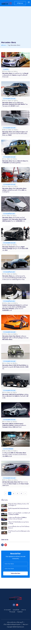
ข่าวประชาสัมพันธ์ (8, 449)
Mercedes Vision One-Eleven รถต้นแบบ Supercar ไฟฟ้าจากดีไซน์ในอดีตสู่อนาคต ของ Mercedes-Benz (15, 337)
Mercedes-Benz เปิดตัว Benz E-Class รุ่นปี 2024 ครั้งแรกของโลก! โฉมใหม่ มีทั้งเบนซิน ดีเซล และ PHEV (15, 133)
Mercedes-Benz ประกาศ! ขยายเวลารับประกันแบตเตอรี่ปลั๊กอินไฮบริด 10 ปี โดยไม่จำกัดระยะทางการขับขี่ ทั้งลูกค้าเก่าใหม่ (14, 277)
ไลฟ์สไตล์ (19, 612)
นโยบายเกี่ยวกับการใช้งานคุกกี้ (15, 622)
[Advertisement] (15, 24)
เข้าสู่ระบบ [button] (20, 3)
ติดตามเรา (25, 624)
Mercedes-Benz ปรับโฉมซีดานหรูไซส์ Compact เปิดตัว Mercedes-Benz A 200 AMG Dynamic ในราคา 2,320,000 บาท (14, 219)
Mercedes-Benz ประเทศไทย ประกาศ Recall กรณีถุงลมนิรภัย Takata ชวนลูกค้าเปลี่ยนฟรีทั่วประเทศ (15, 75)
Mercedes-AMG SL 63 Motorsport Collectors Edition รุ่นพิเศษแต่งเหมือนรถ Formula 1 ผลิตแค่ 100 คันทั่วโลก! (14, 425)
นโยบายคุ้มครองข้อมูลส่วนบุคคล (12, 624)
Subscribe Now (15, 573)
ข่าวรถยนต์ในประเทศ (9, 213)
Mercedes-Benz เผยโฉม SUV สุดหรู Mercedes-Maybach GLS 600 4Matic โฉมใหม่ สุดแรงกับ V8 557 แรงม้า (15, 104)
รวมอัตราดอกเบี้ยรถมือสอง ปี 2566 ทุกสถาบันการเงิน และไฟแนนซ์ (17, 518)
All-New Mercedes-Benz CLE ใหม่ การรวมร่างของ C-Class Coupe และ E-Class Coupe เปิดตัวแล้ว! (15, 483)
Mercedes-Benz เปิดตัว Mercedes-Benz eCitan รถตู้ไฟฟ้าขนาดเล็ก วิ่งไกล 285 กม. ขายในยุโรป (14, 190)
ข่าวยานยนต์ (7, 610)
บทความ (23, 610)
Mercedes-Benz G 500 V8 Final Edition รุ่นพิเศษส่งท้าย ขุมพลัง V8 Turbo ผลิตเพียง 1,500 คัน (15, 366)
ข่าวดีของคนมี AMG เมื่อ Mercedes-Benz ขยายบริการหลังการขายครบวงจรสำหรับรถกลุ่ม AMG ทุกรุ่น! (14, 454)
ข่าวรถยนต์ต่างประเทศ (9, 98)
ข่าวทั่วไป (5, 69)
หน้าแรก (3, 45)
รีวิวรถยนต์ (12, 612)
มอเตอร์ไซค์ (16, 610)
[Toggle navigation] (29, 2)
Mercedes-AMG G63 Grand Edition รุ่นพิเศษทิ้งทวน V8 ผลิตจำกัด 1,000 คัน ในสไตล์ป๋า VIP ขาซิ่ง (15, 396)
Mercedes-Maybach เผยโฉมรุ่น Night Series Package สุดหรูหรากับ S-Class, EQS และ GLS (15, 248)
